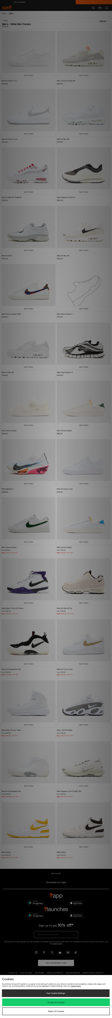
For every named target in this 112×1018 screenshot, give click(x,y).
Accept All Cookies (56, 1002)
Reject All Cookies (56, 1011)
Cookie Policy (75, 986)
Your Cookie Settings (55, 993)
